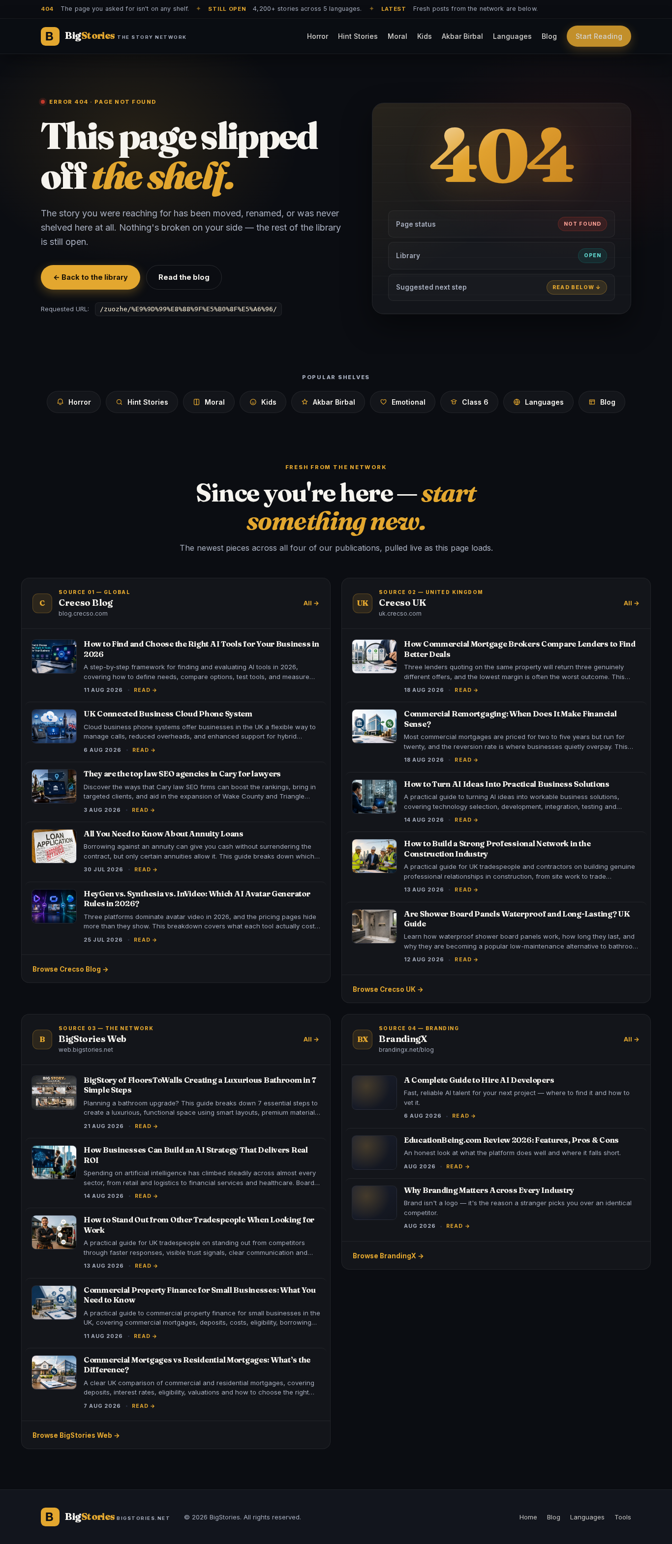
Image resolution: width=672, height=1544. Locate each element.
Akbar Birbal (462, 36)
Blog (549, 36)
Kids (424, 36)
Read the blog (184, 277)
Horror (317, 36)
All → (311, 603)
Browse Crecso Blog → (70, 969)
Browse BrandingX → (388, 1256)
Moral (397, 36)
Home (528, 1517)
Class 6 (475, 402)
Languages (512, 36)
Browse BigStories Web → (76, 1435)
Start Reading (599, 36)
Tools (622, 1517)
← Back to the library (90, 277)
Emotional (409, 402)
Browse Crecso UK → (388, 989)
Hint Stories (358, 36)
